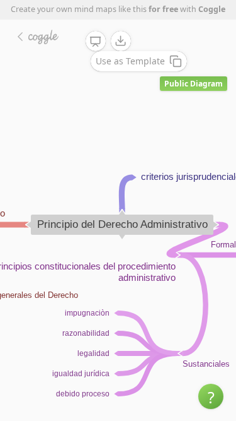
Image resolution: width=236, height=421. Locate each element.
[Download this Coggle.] (121, 41)
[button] (210, 396)
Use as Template (130, 61)
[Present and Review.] (96, 42)
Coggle (211, 9)
